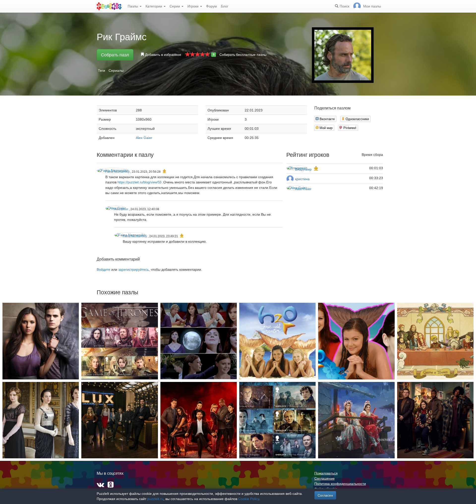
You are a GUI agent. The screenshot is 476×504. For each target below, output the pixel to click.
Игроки (193, 6)
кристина (302, 179)
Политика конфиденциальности (340, 484)
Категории (154, 6)
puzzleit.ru (155, 499)
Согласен (325, 495)
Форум (211, 6)
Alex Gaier (144, 138)
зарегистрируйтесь (133, 269)
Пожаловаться (326, 473)
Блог (224, 6)
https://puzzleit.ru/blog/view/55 (139, 182)
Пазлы (133, 6)
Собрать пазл (115, 54)
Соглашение (324, 478)
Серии (175, 6)
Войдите (103, 269)
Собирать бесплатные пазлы (243, 55)
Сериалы (116, 70)
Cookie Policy (248, 499)
